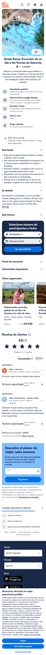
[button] (23, 66)
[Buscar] (22, 5)
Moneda (7, 560)
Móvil (6, 573)
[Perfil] (41, 5)
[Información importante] (41, 269)
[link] (18, 304)
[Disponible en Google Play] (13, 579)
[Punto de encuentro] (41, 261)
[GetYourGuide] (5, 4)
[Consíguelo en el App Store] (13, 587)
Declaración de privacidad (29, 497)
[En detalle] (41, 190)
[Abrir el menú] (42, 370)
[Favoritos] (28, 5)
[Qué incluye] (41, 215)
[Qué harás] (41, 150)
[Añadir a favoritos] (31, 285)
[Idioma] (35, 5)
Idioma (7, 547)
